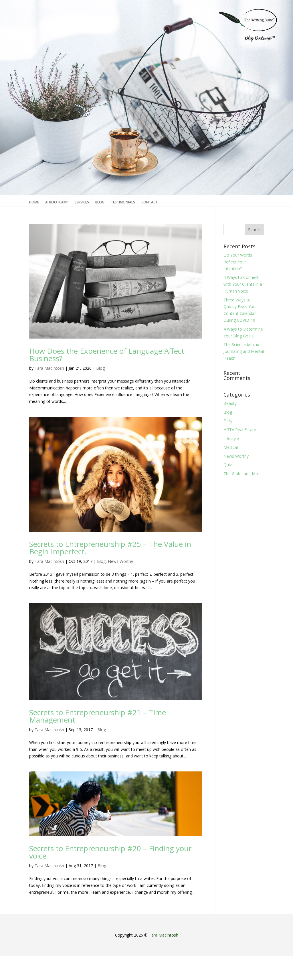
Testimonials (123, 202)
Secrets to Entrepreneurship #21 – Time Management (97, 716)
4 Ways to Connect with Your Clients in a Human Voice (242, 284)
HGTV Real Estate (239, 429)
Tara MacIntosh (49, 368)
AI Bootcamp (56, 202)
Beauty (230, 403)
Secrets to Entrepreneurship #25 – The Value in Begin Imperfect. (110, 548)
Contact (149, 202)
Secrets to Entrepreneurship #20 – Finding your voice (110, 852)
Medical (230, 447)
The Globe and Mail (241, 473)
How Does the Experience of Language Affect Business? (106, 354)
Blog (99, 202)
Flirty (227, 420)
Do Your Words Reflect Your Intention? (237, 261)
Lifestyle (231, 438)
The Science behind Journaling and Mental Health (243, 351)
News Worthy (120, 561)
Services (82, 202)
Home (34, 202)
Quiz (227, 464)
